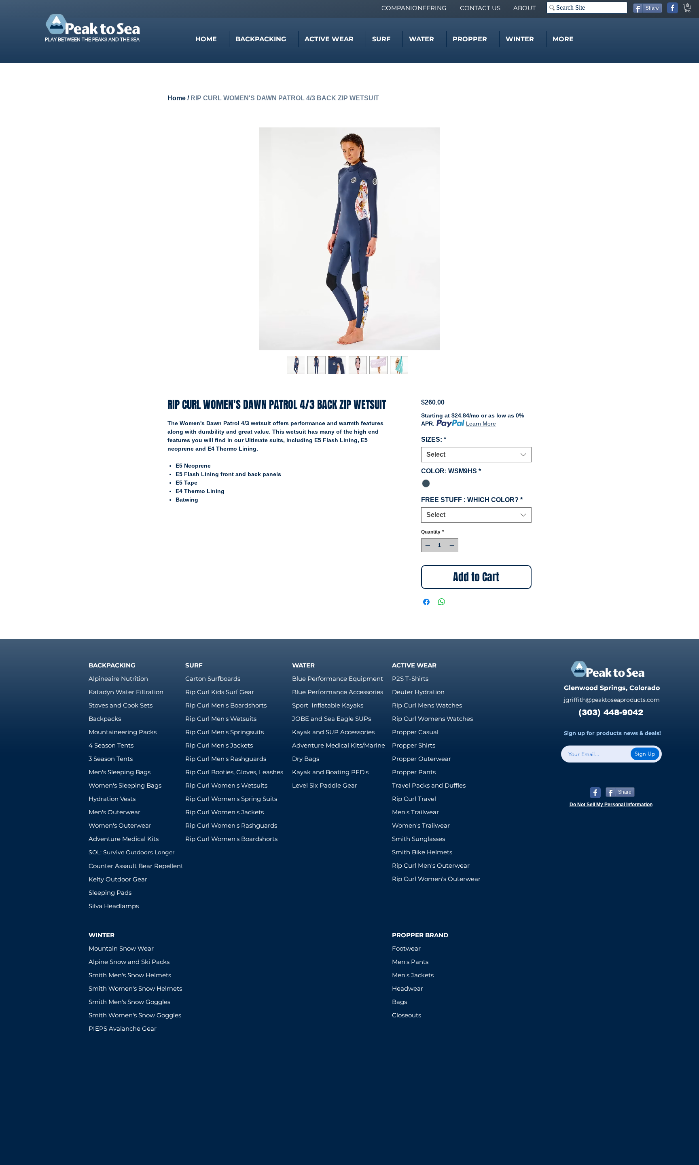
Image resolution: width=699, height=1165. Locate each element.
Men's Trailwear (415, 812)
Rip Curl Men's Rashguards (225, 759)
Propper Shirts (413, 745)
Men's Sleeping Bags (119, 772)
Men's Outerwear (114, 812)
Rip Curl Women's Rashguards (231, 825)
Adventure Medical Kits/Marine (338, 745)
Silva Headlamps (114, 906)
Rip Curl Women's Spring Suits (231, 799)
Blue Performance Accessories (337, 692)
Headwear (407, 988)
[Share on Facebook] (426, 602)
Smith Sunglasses (418, 839)
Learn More (481, 423)
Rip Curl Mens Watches (427, 705)
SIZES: (433, 439)
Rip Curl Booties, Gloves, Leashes (234, 772)
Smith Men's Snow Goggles (129, 1002)
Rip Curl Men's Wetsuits (220, 718)
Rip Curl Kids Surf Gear (219, 692)
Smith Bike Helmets (422, 852)
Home (176, 98)
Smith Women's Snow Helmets (135, 988)
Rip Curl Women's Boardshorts (231, 839)
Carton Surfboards (212, 678)
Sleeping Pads (110, 892)
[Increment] (452, 545)
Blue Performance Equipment (337, 678)
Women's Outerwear (120, 825)
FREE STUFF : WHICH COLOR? (472, 499)
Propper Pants (414, 772)
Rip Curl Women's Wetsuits (226, 785)
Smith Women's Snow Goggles (135, 1015)
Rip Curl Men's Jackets (219, 745)
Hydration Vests (112, 799)
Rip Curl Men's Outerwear (431, 865)
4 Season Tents (111, 745)
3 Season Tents (111, 759)
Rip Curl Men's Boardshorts (226, 705)
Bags (399, 1002)
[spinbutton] (439, 545)
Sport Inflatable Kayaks (327, 705)
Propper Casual (415, 732)
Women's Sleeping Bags (125, 785)
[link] (688, 8)
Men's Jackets (413, 975)
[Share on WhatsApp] (442, 602)
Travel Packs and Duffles (429, 785)
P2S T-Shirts (410, 678)
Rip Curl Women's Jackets (224, 812)
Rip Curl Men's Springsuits (224, 732)
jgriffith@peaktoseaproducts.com (612, 699)
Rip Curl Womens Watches (432, 718)
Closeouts (406, 1015)
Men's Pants (410, 962)
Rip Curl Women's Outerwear (436, 879)
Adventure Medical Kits (124, 839)
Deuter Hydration (418, 692)
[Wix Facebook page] (672, 7)
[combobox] (476, 454)
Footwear (406, 948)
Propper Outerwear (421, 759)
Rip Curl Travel (414, 799)
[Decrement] (426, 545)
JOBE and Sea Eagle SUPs (331, 718)
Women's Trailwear (421, 825)
